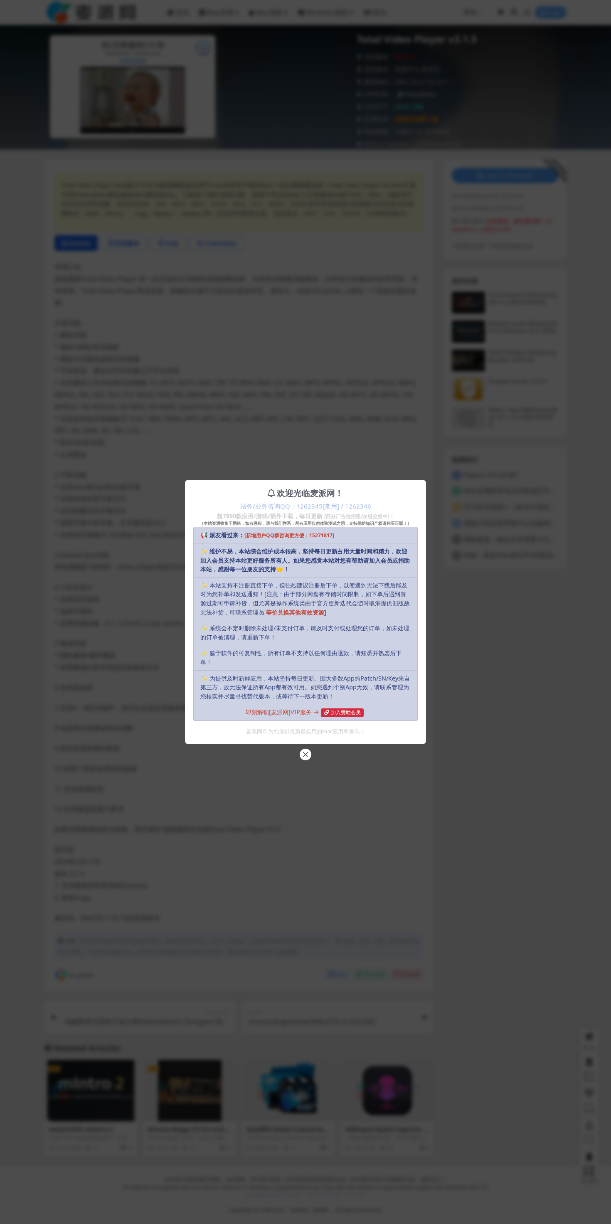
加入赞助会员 (346, 712)
